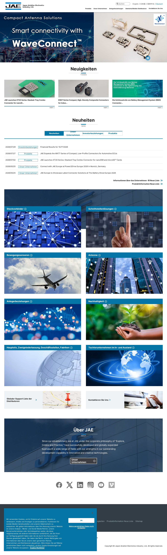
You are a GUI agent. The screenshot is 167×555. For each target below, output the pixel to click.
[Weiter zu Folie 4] (85, 59)
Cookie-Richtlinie (37, 548)
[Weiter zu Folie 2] (81, 59)
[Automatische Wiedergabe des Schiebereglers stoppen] (147, 58)
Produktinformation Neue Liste (120, 521)
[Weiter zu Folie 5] (88, 59)
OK (81, 520)
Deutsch (159, 4)
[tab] (54, 133)
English (135, 4)
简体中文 (150, 4)
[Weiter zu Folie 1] (78, 59)
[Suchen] (117, 4)
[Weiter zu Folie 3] (83, 59)
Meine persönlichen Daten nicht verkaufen (81, 527)
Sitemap (139, 521)
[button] (4, 37)
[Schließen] (92, 512)
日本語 (142, 4)
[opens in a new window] (59, 483)
